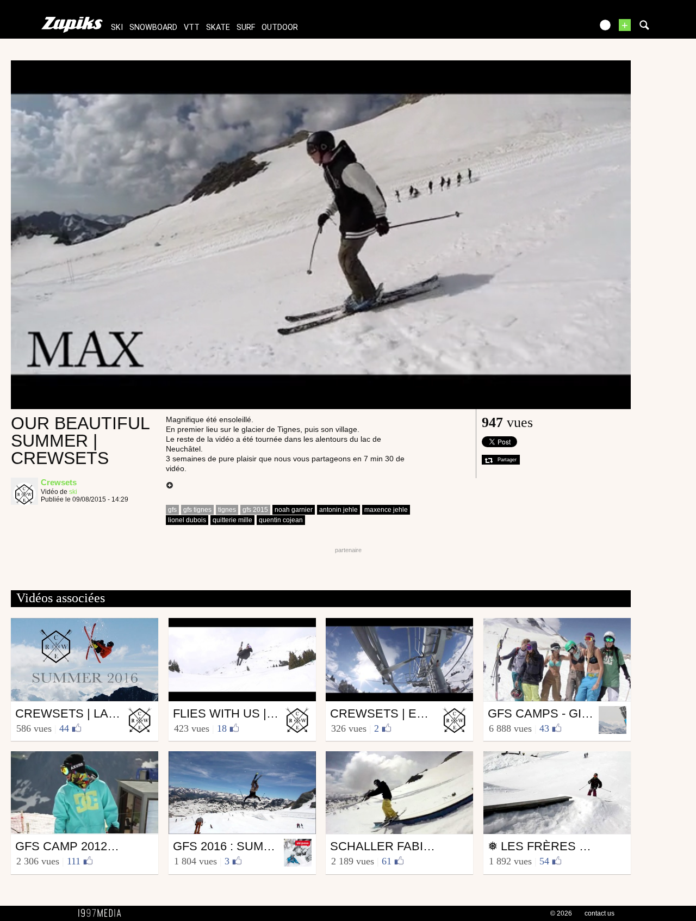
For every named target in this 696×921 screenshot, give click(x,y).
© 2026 (561, 913)
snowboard (153, 27)
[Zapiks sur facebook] (561, 29)
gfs (172, 510)
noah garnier (294, 510)
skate (218, 27)
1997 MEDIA (102, 913)
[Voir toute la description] (169, 486)
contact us (599, 913)
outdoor (280, 27)
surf (246, 27)
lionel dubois (187, 520)
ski (117, 27)
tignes (227, 510)
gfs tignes (197, 510)
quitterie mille (232, 520)
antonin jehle (338, 510)
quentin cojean (281, 520)
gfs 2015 (255, 510)
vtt (192, 27)
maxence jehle (386, 510)
